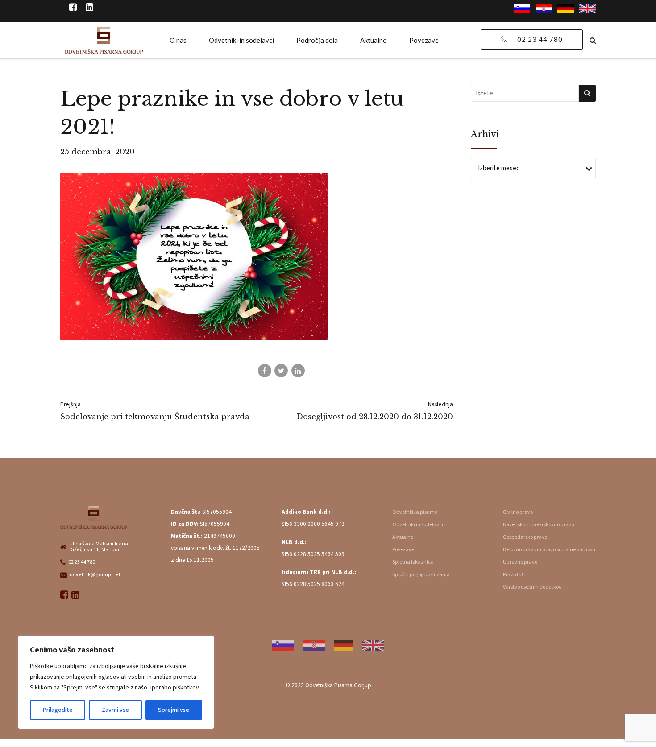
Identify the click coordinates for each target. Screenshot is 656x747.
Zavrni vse (115, 710)
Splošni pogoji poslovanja (421, 574)
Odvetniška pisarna (415, 512)
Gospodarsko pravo (525, 537)
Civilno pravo (518, 512)
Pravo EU (513, 574)
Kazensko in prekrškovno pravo (538, 524)
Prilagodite (58, 710)
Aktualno (373, 40)
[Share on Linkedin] (298, 370)
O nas (178, 40)
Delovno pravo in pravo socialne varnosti (549, 549)
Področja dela (317, 40)
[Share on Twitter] (281, 370)
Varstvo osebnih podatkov (532, 587)
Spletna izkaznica (413, 562)
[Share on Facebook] (264, 370)
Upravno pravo (520, 562)
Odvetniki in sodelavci (241, 40)
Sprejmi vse (173, 710)
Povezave (424, 40)
